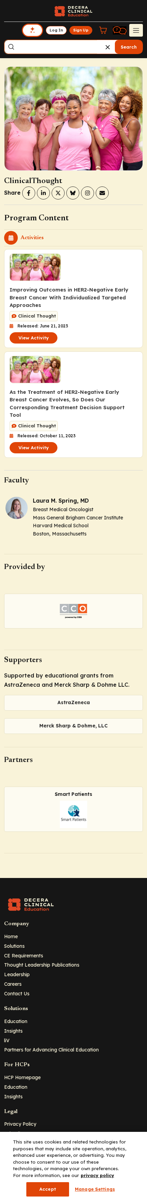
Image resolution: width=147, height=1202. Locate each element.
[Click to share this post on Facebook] (28, 192)
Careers (13, 984)
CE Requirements (23, 955)
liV (7, 1040)
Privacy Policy (20, 1124)
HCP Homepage (22, 1077)
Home (11, 936)
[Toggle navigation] (136, 30)
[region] (73, 1167)
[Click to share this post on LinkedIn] (43, 192)
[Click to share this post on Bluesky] (72, 192)
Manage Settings (95, 1189)
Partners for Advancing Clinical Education (51, 1049)
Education (15, 1021)
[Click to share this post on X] (58, 192)
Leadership (17, 974)
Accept (47, 1189)
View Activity (33, 337)
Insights (13, 1031)
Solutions (14, 946)
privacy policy (97, 1175)
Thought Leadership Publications (41, 965)
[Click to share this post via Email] (102, 192)
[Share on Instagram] (87, 192)
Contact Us (16, 993)
